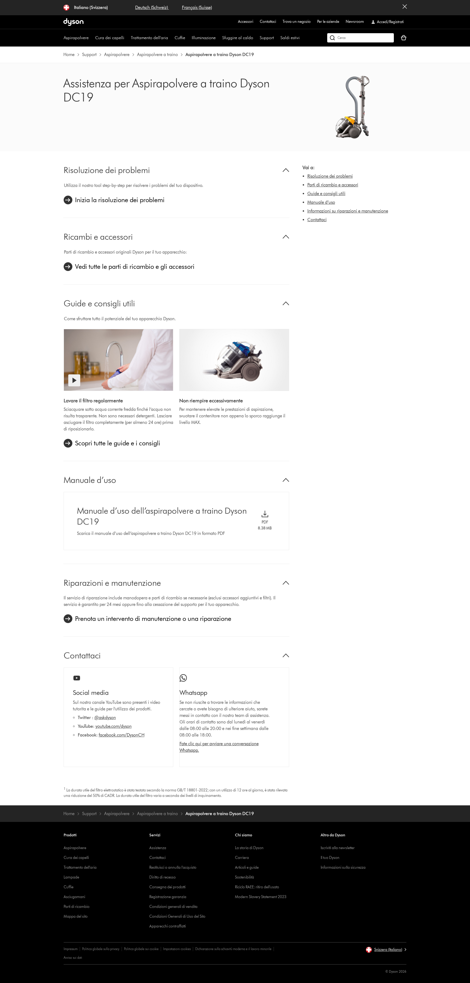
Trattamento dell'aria (149, 37)
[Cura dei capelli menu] (127, 38)
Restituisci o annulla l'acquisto (172, 867)
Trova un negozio (297, 21)
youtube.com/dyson (113, 726)
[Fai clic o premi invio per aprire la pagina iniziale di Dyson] (73, 22)
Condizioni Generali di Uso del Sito (177, 916)
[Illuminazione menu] (218, 38)
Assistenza (157, 848)
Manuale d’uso (321, 202)
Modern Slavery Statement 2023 (260, 897)
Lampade (71, 877)
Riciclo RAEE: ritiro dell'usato (257, 887)
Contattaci (268, 21)
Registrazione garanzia (167, 897)
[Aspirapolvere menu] (91, 38)
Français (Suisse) (197, 7)
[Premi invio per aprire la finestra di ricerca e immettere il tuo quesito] (360, 37)
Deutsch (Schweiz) (152, 7)
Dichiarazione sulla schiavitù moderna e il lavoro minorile (233, 949)
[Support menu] (276, 38)
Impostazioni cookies (177, 949)
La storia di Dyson (249, 848)
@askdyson (105, 717)
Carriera (242, 857)
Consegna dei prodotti (167, 887)
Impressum (71, 949)
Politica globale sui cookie (141, 949)
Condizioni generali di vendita (173, 906)
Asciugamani (74, 897)
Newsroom (355, 21)
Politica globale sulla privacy (100, 949)
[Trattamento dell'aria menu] (171, 38)
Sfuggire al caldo (237, 37)
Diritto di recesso (162, 877)
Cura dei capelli (109, 37)
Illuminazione (204, 37)
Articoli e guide (247, 867)
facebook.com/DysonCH (121, 735)
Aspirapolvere (76, 37)
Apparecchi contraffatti (167, 926)
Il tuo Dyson (330, 857)
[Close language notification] (405, 7)
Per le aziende (328, 21)
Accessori (245, 21)
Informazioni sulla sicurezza (343, 867)
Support (267, 37)
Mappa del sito (76, 916)
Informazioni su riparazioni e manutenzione (347, 211)
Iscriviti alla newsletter (338, 848)
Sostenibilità (244, 877)
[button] (386, 950)
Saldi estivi (290, 37)
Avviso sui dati (73, 958)
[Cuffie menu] (188, 38)
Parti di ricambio (76, 906)
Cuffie (180, 37)
